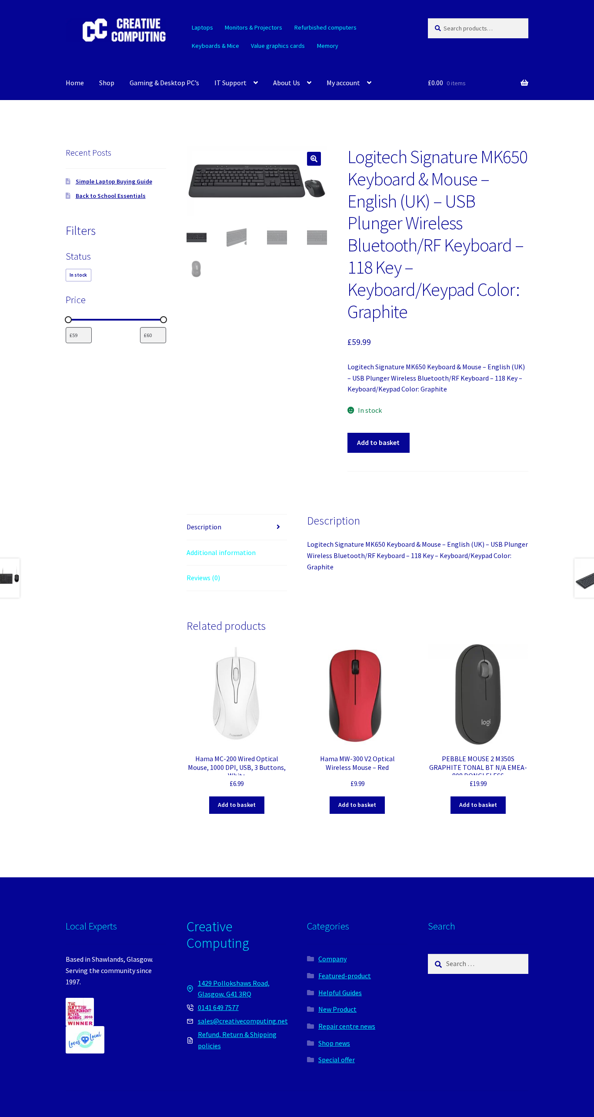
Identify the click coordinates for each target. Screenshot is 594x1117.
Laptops (202, 27)
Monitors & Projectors (253, 27)
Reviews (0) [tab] (203, 577)
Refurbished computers (325, 27)
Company (332, 958)
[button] (314, 159)
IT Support (230, 82)
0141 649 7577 (218, 1007)
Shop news (334, 1043)
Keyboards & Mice (215, 46)
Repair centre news (346, 1026)
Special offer (336, 1059)
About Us (286, 82)
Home (75, 82)
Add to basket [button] (237, 805)
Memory (327, 46)
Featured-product (344, 975)
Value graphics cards (278, 46)
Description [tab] (204, 526)
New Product (337, 1009)
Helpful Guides (340, 992)
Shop (106, 82)
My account (343, 82)
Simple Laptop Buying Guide (114, 181)
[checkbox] (78, 275)
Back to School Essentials (111, 196)
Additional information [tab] (221, 552)
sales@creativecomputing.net (243, 1021)
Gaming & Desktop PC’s (164, 82)
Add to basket (378, 442)
